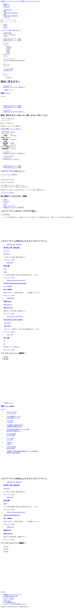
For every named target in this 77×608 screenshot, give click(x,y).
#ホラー (6, 24)
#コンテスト (7, 201)
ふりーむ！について (9, 597)
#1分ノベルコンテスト (10, 206)
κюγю (5, 269)
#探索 (5, 26)
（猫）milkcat (7, 322)
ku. (4, 341)
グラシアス (7, 250)
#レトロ (6, 27)
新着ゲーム (7, 4)
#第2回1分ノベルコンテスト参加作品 (13, 207)
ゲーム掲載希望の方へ (10, 602)
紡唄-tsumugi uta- (8, 304)
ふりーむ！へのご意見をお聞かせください (15, 604)
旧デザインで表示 (8, 599)
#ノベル (6, 202)
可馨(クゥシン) (5, 93)
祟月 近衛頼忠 (8, 286)
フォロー (3, 96)
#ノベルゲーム (7, 85)
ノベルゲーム (7, 157)
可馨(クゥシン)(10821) (8, 406)
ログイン (18, 30)
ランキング (7, 7)
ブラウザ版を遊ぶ (5, 214)
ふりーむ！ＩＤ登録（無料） (8, 30)
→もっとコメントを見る (7, 192)
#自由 (5, 199)
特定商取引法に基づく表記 (11, 596)
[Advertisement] (12, 228)
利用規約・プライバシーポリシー (13, 594)
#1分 (5, 204)
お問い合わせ (7, 600)
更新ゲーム (7, 5)
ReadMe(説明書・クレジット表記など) (11, 129)
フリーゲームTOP (8, 156)
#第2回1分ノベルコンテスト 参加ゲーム (14, 87)
